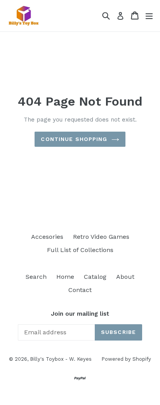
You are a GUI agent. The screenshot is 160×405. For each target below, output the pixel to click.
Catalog (95, 276)
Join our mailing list (80, 313)
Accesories (47, 236)
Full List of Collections (80, 250)
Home (65, 276)
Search (36, 276)
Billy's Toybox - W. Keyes (61, 359)
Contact (80, 290)
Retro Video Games (101, 236)
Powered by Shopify (126, 359)
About (125, 276)
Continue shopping (74, 139)
